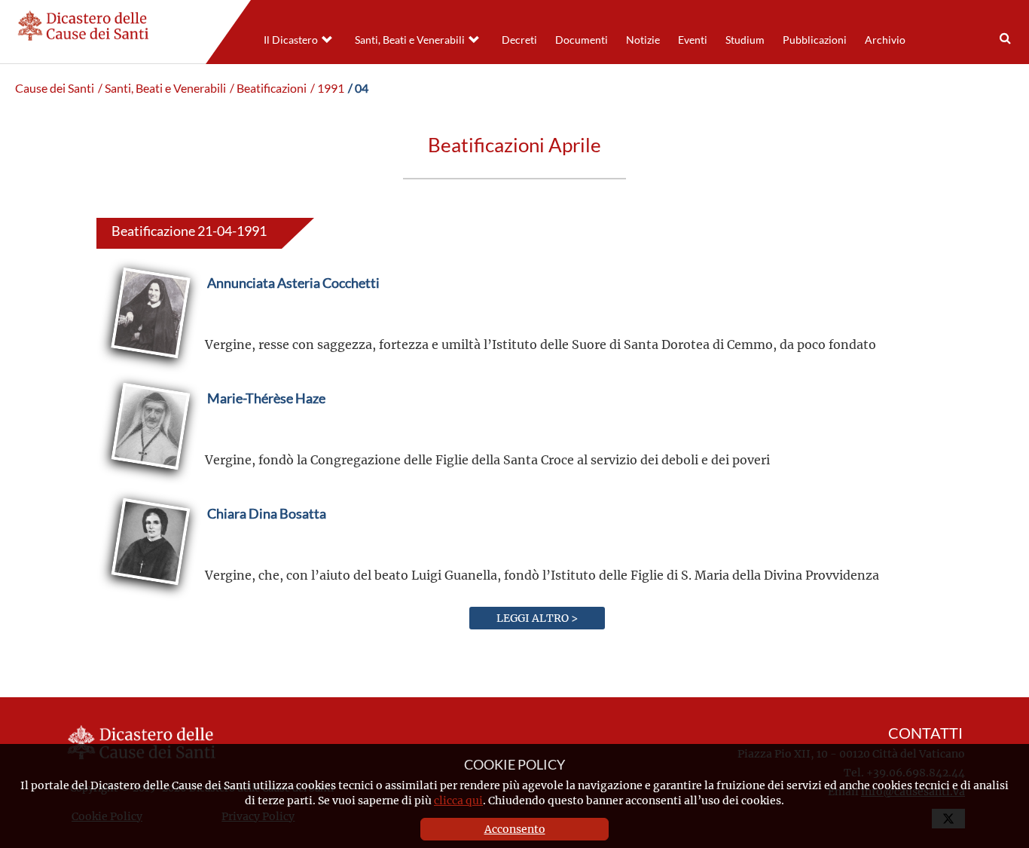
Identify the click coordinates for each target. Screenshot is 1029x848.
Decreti (519, 40)
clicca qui (458, 800)
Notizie (643, 40)
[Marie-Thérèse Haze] (266, 434)
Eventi (692, 40)
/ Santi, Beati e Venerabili (162, 88)
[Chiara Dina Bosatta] (266, 549)
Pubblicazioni (815, 40)
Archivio (885, 40)
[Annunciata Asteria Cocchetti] (293, 318)
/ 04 (358, 88)
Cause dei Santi (54, 88)
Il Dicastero (291, 40)
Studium (745, 40)
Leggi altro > (537, 618)
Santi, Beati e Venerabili (410, 40)
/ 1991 (327, 88)
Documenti (581, 40)
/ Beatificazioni (268, 88)
